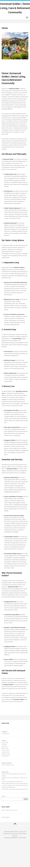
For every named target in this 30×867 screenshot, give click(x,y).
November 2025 (6, 754)
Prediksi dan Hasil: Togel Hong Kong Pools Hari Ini (15, 789)
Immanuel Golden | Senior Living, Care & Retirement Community (15, 8)
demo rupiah (5, 810)
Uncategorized (5, 733)
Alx (25, 837)
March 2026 (5, 748)
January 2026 (5, 752)
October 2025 (5, 756)
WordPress (14, 837)
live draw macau (13, 810)
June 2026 (4, 746)
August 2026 (5, 742)
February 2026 (5, 750)
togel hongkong (6, 817)
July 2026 (4, 744)
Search (3, 796)
